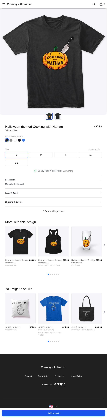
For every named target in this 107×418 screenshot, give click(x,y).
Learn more (68, 171)
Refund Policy (76, 376)
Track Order (43, 376)
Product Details (12, 193)
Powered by (47, 384)
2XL (16, 163)
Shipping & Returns (13, 202)
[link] (20, 241)
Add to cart (53, 413)
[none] (93, 149)
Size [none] (7, 149)
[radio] (16, 155)
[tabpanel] (53, 61)
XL (90, 155)
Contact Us (59, 376)
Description (10, 180)
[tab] (49, 116)
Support (28, 376)
